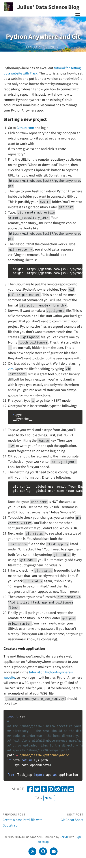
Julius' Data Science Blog (48, 7)
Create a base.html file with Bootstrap (23, 820)
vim (10, 368)
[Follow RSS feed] (33, 851)
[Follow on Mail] (54, 851)
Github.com (25, 127)
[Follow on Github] (43, 851)
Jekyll (64, 837)
